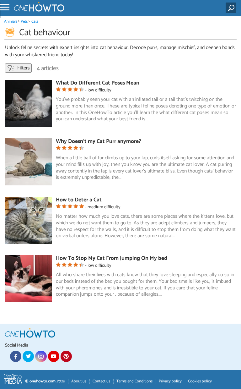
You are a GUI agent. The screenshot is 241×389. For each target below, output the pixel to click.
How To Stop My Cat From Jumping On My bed (111, 258)
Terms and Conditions (134, 381)
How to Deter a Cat (79, 200)
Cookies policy (200, 381)
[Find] (232, 8)
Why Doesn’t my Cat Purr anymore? (98, 141)
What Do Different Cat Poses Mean (97, 83)
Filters (23, 68)
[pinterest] (66, 356)
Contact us (101, 381)
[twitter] (28, 356)
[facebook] (15, 356)
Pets (24, 21)
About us (78, 381)
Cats (34, 21)
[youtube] (53, 356)
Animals (10, 21)
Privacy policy (170, 381)
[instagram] (40, 356)
